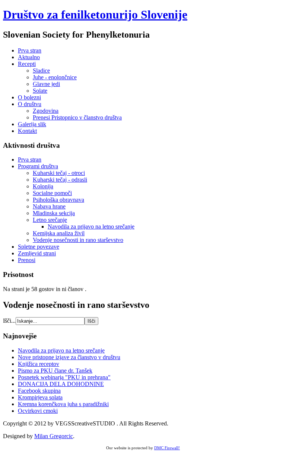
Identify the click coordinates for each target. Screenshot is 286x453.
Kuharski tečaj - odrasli (60, 179)
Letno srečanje (50, 220)
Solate (40, 90)
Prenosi (26, 260)
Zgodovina (45, 111)
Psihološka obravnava (58, 200)
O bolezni (29, 97)
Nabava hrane (49, 206)
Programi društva (38, 166)
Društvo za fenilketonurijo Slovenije (95, 14)
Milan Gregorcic (53, 436)
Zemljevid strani (37, 253)
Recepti (27, 64)
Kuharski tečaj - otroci (59, 173)
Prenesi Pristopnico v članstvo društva (77, 117)
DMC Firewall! (167, 448)
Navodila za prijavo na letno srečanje (91, 226)
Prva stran (29, 50)
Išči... (9, 321)
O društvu (29, 104)
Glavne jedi (46, 84)
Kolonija (43, 186)
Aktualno (29, 57)
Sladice (41, 70)
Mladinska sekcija (54, 213)
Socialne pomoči (52, 193)
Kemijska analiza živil (59, 233)
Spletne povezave (38, 246)
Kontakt (27, 131)
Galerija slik (32, 124)
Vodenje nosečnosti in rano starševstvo (78, 240)
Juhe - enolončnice (55, 77)
